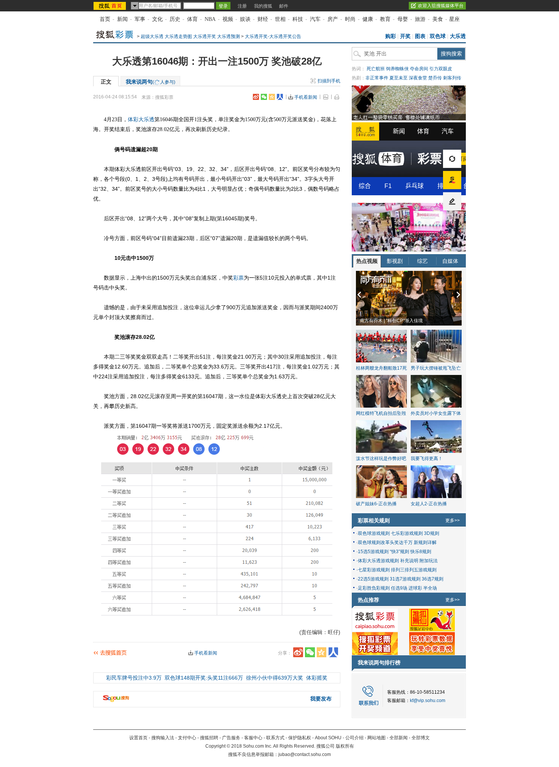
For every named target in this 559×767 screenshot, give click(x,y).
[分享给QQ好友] (272, 97)
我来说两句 (150, 82)
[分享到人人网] (280, 97)
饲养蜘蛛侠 (397, 68)
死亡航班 (376, 68)
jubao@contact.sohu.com (304, 754)
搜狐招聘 (209, 737)
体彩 (133, 119)
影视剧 (395, 261)
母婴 (402, 19)
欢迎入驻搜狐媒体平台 (441, 5)
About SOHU (328, 737)
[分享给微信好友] (310, 652)
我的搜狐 (263, 6)
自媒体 (450, 261)
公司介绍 (354, 737)
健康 (367, 19)
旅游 (420, 19)
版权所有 (345, 746)
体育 (192, 19)
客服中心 (253, 737)
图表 (420, 36)
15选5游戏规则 (373, 551)
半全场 (430, 588)
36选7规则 (432, 579)
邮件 (283, 6)
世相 (280, 19)
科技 (297, 19)
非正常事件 (376, 78)
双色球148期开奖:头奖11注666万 (204, 678)
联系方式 (275, 737)
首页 (105, 19)
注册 (242, 6)
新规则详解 (425, 542)
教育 (385, 19)
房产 (332, 19)
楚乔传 (435, 78)
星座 (454, 19)
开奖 (405, 36)
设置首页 (138, 737)
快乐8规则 (420, 551)
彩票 (238, 278)
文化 (157, 19)
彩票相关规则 (374, 520)
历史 (175, 19)
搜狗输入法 (162, 737)
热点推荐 (368, 600)
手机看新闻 (305, 97)
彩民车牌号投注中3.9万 (134, 678)
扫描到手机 (329, 81)
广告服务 (231, 737)
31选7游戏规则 (405, 579)
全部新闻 (398, 737)
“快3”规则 (399, 551)
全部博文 (420, 737)
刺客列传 (452, 78)
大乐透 (458, 36)
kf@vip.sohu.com (427, 700)
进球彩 (415, 588)
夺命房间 (419, 68)
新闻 (122, 19)
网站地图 (376, 737)
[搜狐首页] (110, 5)
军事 (140, 19)
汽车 (315, 19)
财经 (262, 19)
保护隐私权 (299, 737)
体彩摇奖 (316, 678)
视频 (227, 19)
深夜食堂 (418, 78)
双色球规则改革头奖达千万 (385, 542)
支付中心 (187, 737)
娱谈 (245, 19)
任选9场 (399, 588)
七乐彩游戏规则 (407, 533)
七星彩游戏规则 (374, 569)
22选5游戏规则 (373, 579)
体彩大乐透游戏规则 (378, 560)
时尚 (350, 19)
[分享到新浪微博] (256, 97)
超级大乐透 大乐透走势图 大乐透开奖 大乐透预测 (190, 36)
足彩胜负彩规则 (374, 588)
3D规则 (431, 533)
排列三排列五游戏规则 (414, 569)
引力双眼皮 (440, 68)
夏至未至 (398, 78)
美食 (437, 19)
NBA (210, 19)
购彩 (390, 36)
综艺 (422, 261)
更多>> (452, 520)
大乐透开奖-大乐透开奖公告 (273, 36)
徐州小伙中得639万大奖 (274, 678)
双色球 (438, 36)
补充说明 (409, 560)
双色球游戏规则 (374, 533)
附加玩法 (428, 560)
